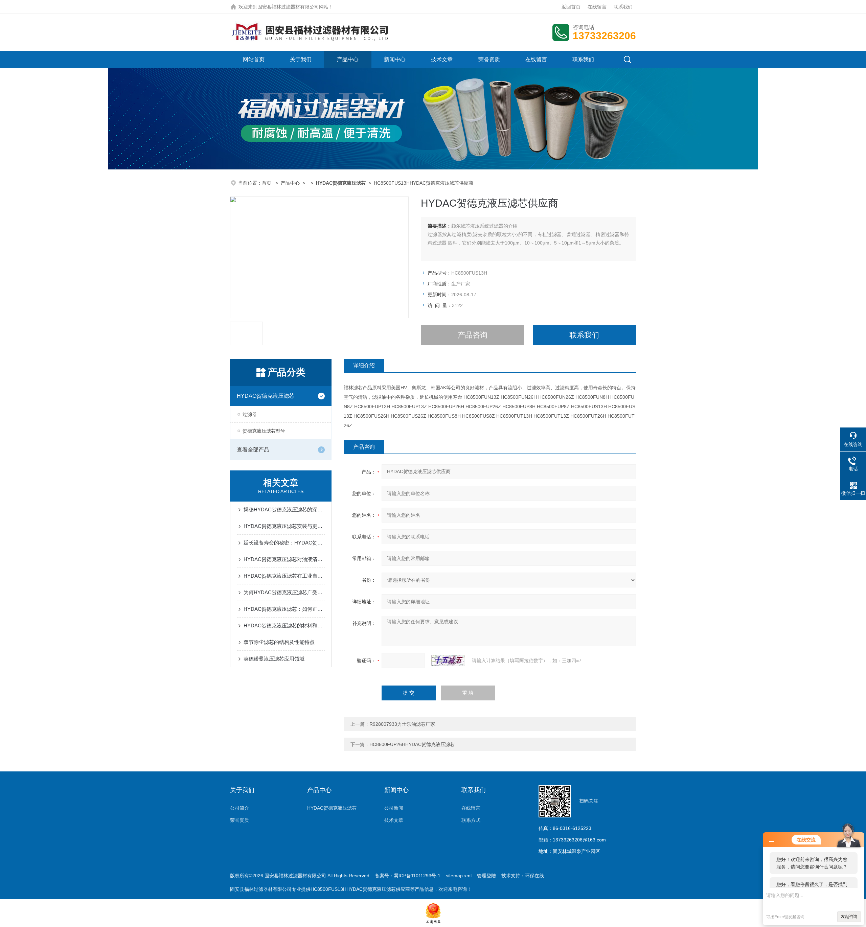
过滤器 (250, 414)
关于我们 (301, 59)
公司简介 (239, 808)
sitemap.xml (459, 875)
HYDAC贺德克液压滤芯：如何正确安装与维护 (284, 609)
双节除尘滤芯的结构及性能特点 (279, 642)
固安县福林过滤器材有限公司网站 (292, 6)
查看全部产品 (253, 450)
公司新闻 (393, 808)
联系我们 (623, 6)
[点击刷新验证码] (448, 660)
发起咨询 (849, 916)
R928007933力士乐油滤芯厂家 (402, 724)
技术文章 (442, 59)
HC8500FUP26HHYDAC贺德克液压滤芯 (412, 744)
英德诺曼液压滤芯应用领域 (274, 659)
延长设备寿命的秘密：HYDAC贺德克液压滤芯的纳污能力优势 (284, 543)
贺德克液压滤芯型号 (264, 431)
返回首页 (571, 6)
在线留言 (597, 6)
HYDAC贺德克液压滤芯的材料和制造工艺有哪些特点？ (284, 625)
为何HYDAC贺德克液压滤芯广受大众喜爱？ (284, 592)
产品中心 (348, 59)
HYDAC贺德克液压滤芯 (265, 396)
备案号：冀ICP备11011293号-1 (407, 875)
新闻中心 (395, 59)
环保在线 (534, 875)
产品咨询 (472, 335)
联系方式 (470, 820)
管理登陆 (486, 875)
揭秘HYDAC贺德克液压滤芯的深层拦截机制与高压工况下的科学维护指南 (284, 509)
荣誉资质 (489, 59)
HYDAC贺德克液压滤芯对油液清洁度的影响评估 (284, 559)
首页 (267, 183)
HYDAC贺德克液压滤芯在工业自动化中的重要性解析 (284, 576)
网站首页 (254, 59)
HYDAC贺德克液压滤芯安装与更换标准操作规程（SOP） (284, 526)
